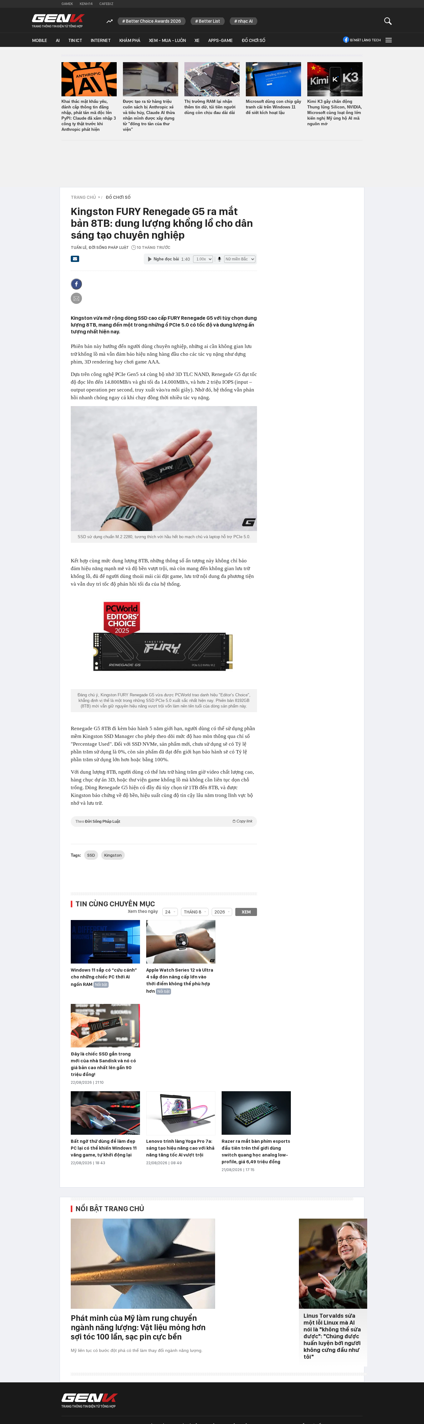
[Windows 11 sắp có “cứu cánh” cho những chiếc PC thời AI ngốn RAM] (105, 942)
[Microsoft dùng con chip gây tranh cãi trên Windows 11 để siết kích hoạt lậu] (273, 79)
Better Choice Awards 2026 (153, 21)
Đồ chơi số (253, 40)
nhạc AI (245, 21)
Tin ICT (75, 40)
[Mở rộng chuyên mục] (388, 40)
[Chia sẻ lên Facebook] (76, 284)
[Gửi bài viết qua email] (75, 261)
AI (58, 40)
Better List (209, 21)
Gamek (67, 4)
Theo (163, 821)
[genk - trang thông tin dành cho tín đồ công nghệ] (89, 1400)
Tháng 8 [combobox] (192, 912)
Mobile (39, 40)
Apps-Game (220, 40)
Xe (197, 40)
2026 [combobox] (219, 912)
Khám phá (130, 40)
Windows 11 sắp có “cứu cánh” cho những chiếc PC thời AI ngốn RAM (104, 977)
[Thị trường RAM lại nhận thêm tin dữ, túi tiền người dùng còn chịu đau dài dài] (212, 79)
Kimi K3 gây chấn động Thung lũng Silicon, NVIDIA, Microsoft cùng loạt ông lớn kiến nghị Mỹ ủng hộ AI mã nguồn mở (334, 112)
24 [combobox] (168, 912)
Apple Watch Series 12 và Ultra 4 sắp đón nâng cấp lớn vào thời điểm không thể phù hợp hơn (179, 980)
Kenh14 (86, 4)
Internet (101, 40)
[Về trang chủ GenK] (58, 21)
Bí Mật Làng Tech (365, 40)
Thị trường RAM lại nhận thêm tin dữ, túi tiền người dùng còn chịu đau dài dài (210, 107)
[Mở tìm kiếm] (388, 21)
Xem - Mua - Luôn (167, 40)
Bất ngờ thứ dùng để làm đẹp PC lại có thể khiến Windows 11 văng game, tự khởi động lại (104, 1148)
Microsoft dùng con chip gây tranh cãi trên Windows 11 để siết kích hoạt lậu (273, 107)
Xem (246, 912)
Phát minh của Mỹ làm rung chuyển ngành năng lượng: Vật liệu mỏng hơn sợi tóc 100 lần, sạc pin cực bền (138, 1327)
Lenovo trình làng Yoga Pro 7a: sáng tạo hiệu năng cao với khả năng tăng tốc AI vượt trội (180, 1148)
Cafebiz (106, 4)
